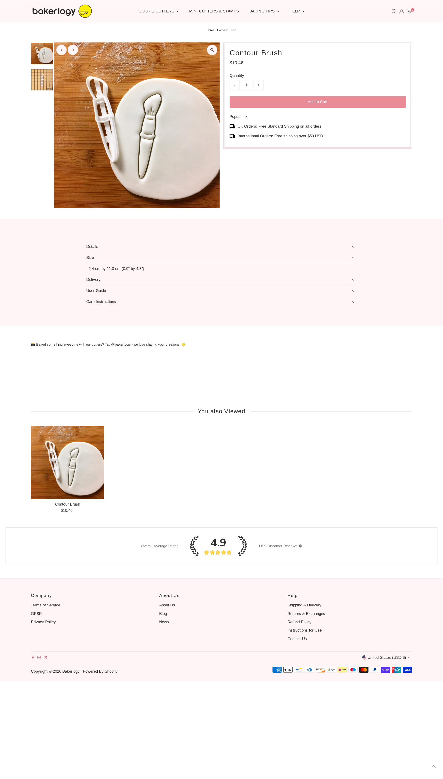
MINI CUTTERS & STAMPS (214, 11)
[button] (300, 546)
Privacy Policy (43, 622)
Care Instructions (101, 302)
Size (90, 257)
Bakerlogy (70, 671)
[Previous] (61, 50)
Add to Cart (317, 102)
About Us (167, 605)
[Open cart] (409, 11)
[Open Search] (394, 11)
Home (210, 30)
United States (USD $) (387, 657)
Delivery (93, 279)
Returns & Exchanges (306, 613)
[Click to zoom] (212, 50)
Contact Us (297, 639)
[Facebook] (33, 657)
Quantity (237, 75)
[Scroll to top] (433, 766)
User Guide (96, 290)
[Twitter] (46, 657)
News (164, 622)
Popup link (239, 117)
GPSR (36, 613)
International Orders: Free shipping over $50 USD (280, 136)
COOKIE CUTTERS (157, 11)
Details (92, 246)
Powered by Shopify (100, 671)
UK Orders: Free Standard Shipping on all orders (279, 126)
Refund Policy (299, 622)
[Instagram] (39, 657)
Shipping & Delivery (304, 605)
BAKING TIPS (262, 11)
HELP (295, 11)
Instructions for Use (304, 630)
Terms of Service (45, 605)
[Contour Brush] (67, 462)
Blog (163, 613)
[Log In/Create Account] (401, 11)
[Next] (73, 50)
